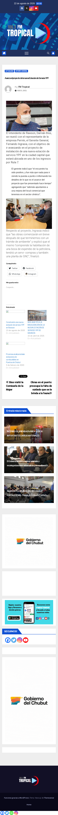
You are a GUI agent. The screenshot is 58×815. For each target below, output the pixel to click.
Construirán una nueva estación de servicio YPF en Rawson (15, 325)
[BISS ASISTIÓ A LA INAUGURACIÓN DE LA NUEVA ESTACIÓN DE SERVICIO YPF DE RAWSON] (37, 315)
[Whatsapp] (11, 813)
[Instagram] (16, 813)
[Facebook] (2, 813)
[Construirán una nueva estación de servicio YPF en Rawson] (15, 315)
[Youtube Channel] (25, 640)
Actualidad (9, 71)
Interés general (21, 71)
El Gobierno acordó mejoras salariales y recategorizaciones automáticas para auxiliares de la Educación (28, 465)
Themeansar (49, 798)
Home (29, 805)
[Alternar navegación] (26, 53)
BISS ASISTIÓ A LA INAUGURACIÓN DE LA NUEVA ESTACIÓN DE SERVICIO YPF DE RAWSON (36, 327)
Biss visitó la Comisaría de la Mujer (14, 386)
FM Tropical (23, 86)
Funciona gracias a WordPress (16, 798)
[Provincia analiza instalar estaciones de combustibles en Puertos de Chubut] (15, 347)
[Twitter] (7, 813)
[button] (48, 53)
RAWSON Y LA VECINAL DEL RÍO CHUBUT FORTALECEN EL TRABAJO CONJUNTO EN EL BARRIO (27, 495)
